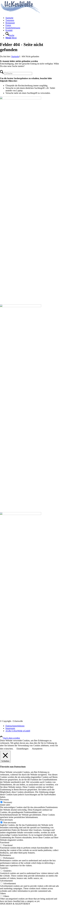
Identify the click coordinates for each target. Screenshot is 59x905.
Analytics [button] (4, 868)
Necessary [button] (4, 799)
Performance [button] (5, 855)
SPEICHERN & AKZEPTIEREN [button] (15, 904)
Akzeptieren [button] (37, 748)
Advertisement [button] (6, 881)
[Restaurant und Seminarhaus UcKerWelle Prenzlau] (20, 13)
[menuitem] (32, 18)
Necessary (7, 802)
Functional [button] (4, 842)
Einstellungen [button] (22, 748)
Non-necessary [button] (6, 820)
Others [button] (3, 893)
